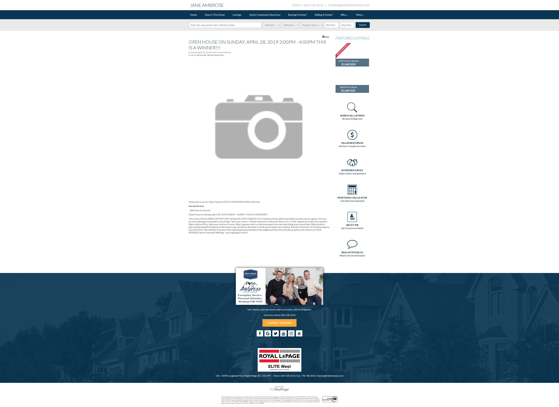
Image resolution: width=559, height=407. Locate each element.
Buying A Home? (297, 14)
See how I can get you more (352, 146)
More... (360, 14)
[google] (268, 333)
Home (193, 14)
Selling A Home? (324, 14)
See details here (196, 206)
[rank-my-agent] (299, 333)
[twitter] (275, 333)
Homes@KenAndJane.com (348, 5)
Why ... (344, 14)
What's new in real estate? (352, 255)
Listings (236, 14)
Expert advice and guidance (352, 173)
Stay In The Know (215, 14)
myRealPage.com (279, 390)
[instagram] (291, 333)
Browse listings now (352, 118)
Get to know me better (352, 228)
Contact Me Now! (279, 322)
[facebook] (260, 333)
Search (362, 25)
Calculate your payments (352, 200)
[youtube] (283, 333)
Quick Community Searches (264, 14)
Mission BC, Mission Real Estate (210, 55)
